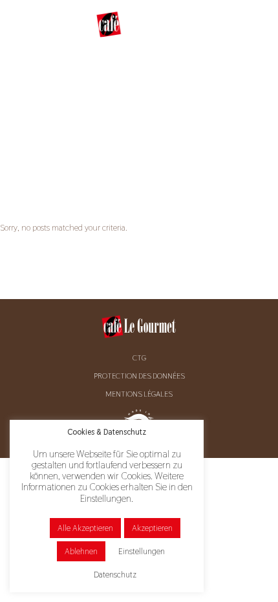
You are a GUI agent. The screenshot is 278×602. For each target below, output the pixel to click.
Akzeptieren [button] (152, 528)
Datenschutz (115, 574)
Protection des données (139, 376)
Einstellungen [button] (141, 551)
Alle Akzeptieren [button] (85, 528)
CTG (139, 358)
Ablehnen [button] (81, 551)
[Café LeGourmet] (139, 24)
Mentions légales (139, 394)
